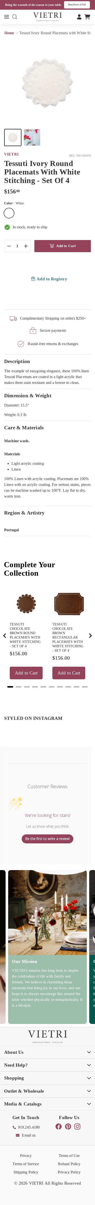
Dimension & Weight (27, 395)
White (9, 213)
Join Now (82, 4)
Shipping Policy (25, 1172)
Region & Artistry (24, 512)
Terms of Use (69, 1156)
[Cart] (87, 16)
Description (17, 361)
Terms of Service (25, 1164)
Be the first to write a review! (47, 838)
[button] (12, 137)
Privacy (26, 1156)
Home (9, 33)
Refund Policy (69, 1164)
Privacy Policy (69, 1172)
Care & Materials (24, 427)
